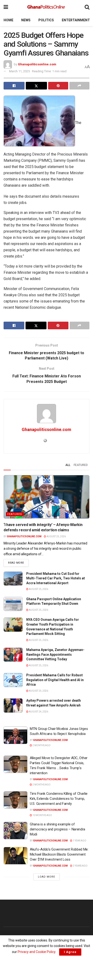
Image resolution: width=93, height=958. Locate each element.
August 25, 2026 (56, 536)
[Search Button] (87, 7)
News (26, 20)
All (67, 465)
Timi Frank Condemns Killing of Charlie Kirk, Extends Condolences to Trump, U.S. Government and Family (59, 798)
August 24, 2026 (38, 711)
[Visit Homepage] (46, 7)
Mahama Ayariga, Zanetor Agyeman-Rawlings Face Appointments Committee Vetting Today (55, 654)
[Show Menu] (6, 7)
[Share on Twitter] (36, 86)
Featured (81, 465)
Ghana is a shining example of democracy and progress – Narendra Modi (57, 829)
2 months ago (41, 745)
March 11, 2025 (19, 71)
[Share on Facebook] (14, 86)
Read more (18, 562)
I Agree (70, 952)
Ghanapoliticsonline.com (37, 64)
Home (8, 20)
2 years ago (80, 865)
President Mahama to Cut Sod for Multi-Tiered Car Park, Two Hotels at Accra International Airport (55, 578)
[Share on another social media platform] (79, 86)
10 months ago (42, 815)
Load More (46, 876)
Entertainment (76, 20)
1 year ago (79, 840)
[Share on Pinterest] (58, 86)
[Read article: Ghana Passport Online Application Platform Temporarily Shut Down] (13, 604)
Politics (46, 20)
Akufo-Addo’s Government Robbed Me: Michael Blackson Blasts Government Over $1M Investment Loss (59, 854)
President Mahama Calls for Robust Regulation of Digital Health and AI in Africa (55, 679)
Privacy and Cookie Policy (36, 952)
